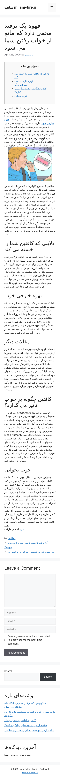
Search (8, 671)
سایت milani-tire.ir (20, 7)
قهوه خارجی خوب (23, 81)
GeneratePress (30, 772)
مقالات (11, 538)
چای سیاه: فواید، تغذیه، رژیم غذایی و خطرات (31, 551)
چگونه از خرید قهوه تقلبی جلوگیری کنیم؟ (25, 725)
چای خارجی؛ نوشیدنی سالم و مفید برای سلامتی (29, 730)
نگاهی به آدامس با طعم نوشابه (20, 720)
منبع (22, 529)
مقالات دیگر (20, 84)
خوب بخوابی (21, 95)
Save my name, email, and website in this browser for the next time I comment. (29, 640)
